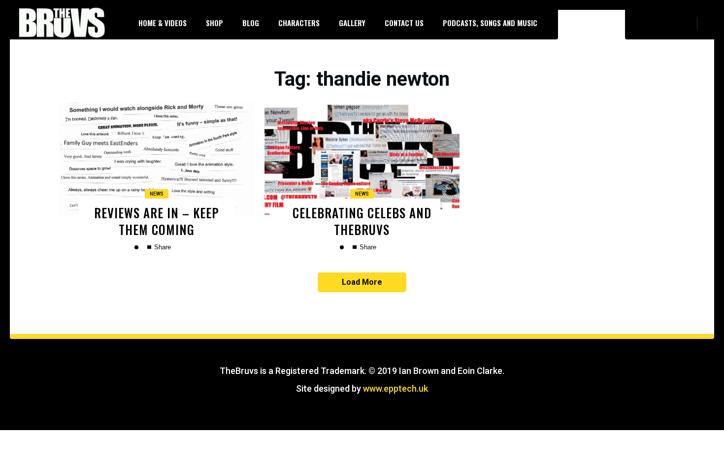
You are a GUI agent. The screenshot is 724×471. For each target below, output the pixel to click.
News (157, 194)
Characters (299, 22)
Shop (214, 22)
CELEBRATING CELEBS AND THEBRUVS (362, 220)
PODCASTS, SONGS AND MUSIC (490, 22)
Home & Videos (162, 22)
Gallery (352, 22)
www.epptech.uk (395, 388)
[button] (709, 23)
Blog (250, 22)
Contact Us (404, 22)
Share (161, 247)
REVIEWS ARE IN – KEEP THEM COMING (156, 220)
